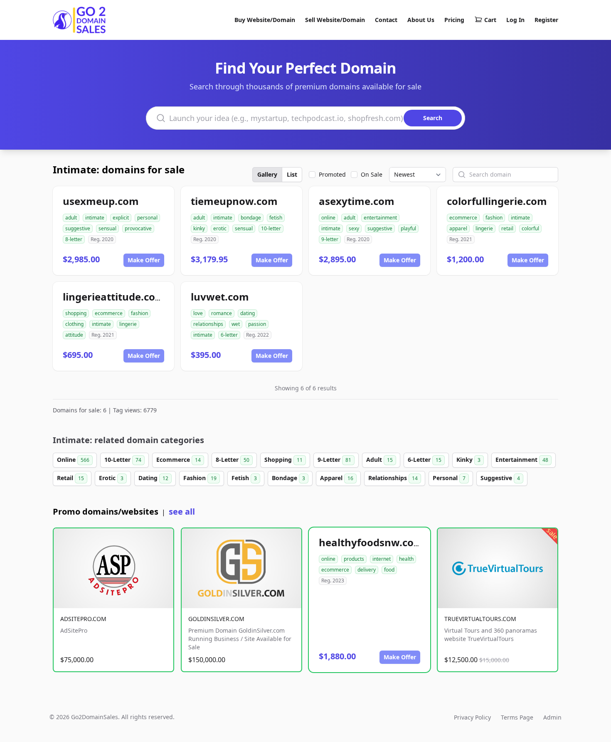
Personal (449, 478)
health (406, 558)
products (354, 558)
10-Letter (122, 459)
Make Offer (144, 260)
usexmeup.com (101, 201)
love (198, 313)
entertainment (380, 217)
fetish (275, 217)
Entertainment (521, 459)
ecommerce (463, 217)
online (328, 217)
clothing (74, 324)
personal (147, 217)
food (389, 569)
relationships (208, 324)
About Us (420, 20)
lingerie (484, 228)
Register (546, 20)
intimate (94, 217)
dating (247, 313)
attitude (74, 334)
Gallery (267, 174)
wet (236, 324)
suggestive (77, 228)
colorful (530, 228)
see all (182, 511)
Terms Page (517, 717)
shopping (75, 313)
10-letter (271, 228)
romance (221, 313)
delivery (366, 569)
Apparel (336, 478)
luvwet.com (220, 296)
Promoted (332, 174)
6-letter (229, 334)
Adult (379, 459)
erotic (220, 228)
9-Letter (334, 459)
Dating (153, 478)
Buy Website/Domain (264, 20)
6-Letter (424, 459)
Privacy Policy (472, 717)
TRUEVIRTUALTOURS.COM (480, 619)
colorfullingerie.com (497, 201)
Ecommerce (178, 459)
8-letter (73, 239)
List (292, 174)
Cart (490, 20)
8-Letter (232, 459)
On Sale (371, 174)
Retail (70, 478)
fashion (494, 217)
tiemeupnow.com (234, 201)
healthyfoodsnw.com (371, 542)
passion (257, 324)
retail (507, 228)
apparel (458, 228)
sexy (354, 228)
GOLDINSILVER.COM (216, 619)
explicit (121, 217)
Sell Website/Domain (335, 20)
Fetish (244, 478)
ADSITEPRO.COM (83, 619)
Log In (515, 20)
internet (381, 558)
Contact (386, 20)
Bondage (288, 478)
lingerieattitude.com (114, 296)
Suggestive (500, 478)
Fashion (200, 478)
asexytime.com (356, 201)
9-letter (329, 239)
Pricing (454, 20)
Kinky (468, 459)
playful (408, 228)
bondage (251, 217)
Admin (552, 717)
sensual (107, 228)
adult (71, 217)
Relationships (393, 478)
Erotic (111, 478)
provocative (138, 228)
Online (73, 459)
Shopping (283, 459)
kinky (199, 228)
